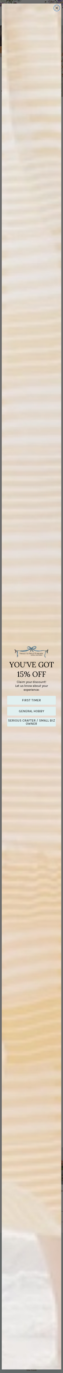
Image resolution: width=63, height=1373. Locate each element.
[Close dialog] (57, 8)
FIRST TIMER (31, 700)
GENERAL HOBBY (31, 711)
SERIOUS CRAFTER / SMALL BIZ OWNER (31, 722)
